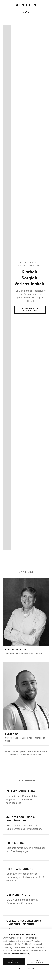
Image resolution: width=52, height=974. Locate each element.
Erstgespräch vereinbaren (30, 309)
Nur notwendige (37, 961)
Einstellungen (26, 968)
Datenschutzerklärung (21, 953)
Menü (26, 12)
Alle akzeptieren (14, 961)
